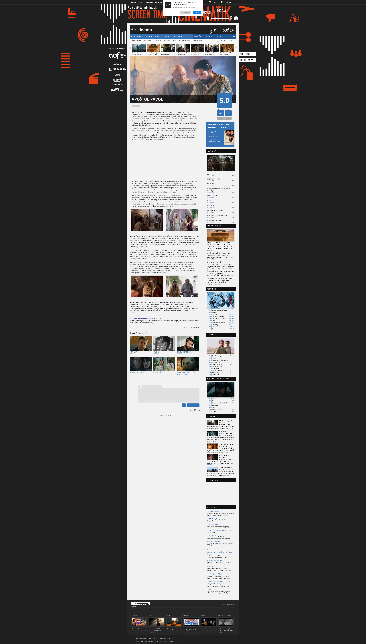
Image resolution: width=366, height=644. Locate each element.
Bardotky (215, 325)
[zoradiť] (199, 410)
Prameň (214, 411)
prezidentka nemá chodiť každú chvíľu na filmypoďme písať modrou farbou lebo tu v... (219, 537)
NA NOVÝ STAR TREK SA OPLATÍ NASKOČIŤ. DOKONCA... (218, 574)
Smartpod (149, 2)
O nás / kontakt (167, 639)
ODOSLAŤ (193, 405)
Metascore (220, 109)
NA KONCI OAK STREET (138, 372)
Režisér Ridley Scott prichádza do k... (138, 53)
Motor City (215, 373)
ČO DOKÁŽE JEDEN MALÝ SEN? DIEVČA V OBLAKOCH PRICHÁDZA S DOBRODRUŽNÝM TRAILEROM (220, 273)
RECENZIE (148, 36)
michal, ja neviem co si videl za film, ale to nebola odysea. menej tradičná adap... (219, 592)
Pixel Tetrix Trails (136, 629)
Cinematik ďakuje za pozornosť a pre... (153, 53)
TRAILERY (159, 36)
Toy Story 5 (216, 362)
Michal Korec (190, 327)
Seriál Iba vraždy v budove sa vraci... (210, 53)
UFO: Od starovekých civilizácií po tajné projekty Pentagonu (226, 630)
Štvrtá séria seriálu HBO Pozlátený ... (225, 53)
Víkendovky (170, 629)
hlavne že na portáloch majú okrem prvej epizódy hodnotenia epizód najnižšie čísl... (219, 577)
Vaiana (214, 320)
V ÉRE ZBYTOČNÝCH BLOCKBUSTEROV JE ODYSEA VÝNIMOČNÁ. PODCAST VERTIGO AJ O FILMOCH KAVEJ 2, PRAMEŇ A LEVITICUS (220, 471)
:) (183, 405)
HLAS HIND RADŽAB (213, 524)
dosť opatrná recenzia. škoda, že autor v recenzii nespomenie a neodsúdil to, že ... (219, 527)
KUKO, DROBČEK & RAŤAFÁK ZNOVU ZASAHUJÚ (187, 373)
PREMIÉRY (209, 36)
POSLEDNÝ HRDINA (213, 541)
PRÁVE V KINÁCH (197, 40)
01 (190, 410)
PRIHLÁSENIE (228, 2)
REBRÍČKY (198, 36)
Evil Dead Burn (217, 366)
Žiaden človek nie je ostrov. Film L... (197, 53)
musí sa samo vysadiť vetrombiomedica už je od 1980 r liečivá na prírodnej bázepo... (220, 556)
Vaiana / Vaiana (217, 409)
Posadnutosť (216, 327)
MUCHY (156, 352)
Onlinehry (158, 2)
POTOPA (210, 567)
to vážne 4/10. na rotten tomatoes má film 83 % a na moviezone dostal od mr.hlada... (220, 514)
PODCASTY (219, 36)
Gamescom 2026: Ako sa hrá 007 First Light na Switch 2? (156, 630)
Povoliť (197, 13)
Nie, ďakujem (185, 13)
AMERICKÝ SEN (158, 372)
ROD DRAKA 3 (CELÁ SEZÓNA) (217, 215)
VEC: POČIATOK (212, 535)
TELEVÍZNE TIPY (172, 40)
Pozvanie (215, 329)
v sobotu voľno (211, 532)
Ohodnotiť (224, 118)
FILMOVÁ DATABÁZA (173, 36)
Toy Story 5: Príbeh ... (219, 322)
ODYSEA (209, 589)
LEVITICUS (210, 174)
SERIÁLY (150, 40)
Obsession (215, 375)
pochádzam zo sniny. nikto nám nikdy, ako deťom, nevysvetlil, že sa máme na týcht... (219, 569)
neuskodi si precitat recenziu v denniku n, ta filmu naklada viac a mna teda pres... (219, 563)
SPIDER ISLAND (212, 518)
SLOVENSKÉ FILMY (184, 40)
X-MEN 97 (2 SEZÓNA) (214, 220)
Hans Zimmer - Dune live (208, 629)
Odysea (214, 312)
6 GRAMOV (133, 352)
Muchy (214, 407)
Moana (214, 358)
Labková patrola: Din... (219, 318)
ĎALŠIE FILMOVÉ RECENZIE (144, 333)
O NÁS (230, 41)
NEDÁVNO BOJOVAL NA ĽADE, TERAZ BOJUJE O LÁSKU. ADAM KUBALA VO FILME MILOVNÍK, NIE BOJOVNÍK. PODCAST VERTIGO (220, 424)
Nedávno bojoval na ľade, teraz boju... (182, 53)
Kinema (140, 2)
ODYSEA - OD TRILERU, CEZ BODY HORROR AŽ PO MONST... (218, 582)
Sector (133, 2)
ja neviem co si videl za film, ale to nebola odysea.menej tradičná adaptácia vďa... (219, 585)
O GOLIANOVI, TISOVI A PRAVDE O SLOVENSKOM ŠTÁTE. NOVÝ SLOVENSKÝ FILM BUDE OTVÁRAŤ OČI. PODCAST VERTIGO (220, 448)
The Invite (215, 368)
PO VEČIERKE (211, 184)
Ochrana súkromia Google (155, 639)
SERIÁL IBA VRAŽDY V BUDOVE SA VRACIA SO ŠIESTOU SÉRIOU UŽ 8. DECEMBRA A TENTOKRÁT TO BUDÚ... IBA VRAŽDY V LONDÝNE (220, 256)
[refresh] (195, 410)
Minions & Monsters (218, 364)
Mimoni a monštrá (218, 316)
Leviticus (215, 405)
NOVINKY (138, 36)
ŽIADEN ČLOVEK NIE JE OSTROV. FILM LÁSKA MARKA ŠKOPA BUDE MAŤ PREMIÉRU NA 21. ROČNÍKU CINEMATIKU (219, 281)
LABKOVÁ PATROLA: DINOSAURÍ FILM (219, 530)
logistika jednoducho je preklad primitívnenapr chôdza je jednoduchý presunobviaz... (220, 544)
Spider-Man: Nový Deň (219, 403)
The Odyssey (216, 356)
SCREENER (231, 36)
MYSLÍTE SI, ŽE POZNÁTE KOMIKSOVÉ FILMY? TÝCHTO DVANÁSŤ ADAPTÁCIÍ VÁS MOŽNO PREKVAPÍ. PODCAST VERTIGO (220, 459)
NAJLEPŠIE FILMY (160, 40)
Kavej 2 (214, 314)
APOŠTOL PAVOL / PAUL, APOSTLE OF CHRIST (219, 126)
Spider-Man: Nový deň (219, 310)
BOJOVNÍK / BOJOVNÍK (185, 352)
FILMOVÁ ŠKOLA (141, 40)
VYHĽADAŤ (220, 41)
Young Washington (218, 370)
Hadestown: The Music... (220, 360)
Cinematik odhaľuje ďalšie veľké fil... (167, 53)
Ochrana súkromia (141, 639)
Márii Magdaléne (151, 112)
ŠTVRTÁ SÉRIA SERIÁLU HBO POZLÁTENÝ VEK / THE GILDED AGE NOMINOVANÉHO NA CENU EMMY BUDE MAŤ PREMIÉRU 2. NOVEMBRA (220, 265)
